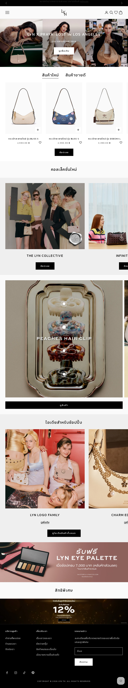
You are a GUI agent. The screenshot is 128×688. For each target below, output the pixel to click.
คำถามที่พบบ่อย (12, 638)
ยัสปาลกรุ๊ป (42, 644)
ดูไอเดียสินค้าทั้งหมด (64, 533)
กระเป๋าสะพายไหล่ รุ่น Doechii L (104, 138)
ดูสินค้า (64, 405)
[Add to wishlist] (40, 142)
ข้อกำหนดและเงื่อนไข (46, 649)
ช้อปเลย (64, 152)
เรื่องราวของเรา (44, 638)
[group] (64, 611)
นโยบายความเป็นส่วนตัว (47, 655)
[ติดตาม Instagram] (15, 672)
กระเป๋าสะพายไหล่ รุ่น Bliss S (23, 138)
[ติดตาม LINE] (33, 672)
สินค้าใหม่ (50, 75)
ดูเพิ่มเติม (64, 50)
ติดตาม (84, 662)
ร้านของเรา (10, 644)
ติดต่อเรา (9, 649)
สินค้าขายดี (76, 75)
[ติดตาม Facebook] (7, 672)
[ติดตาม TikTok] (24, 672)
